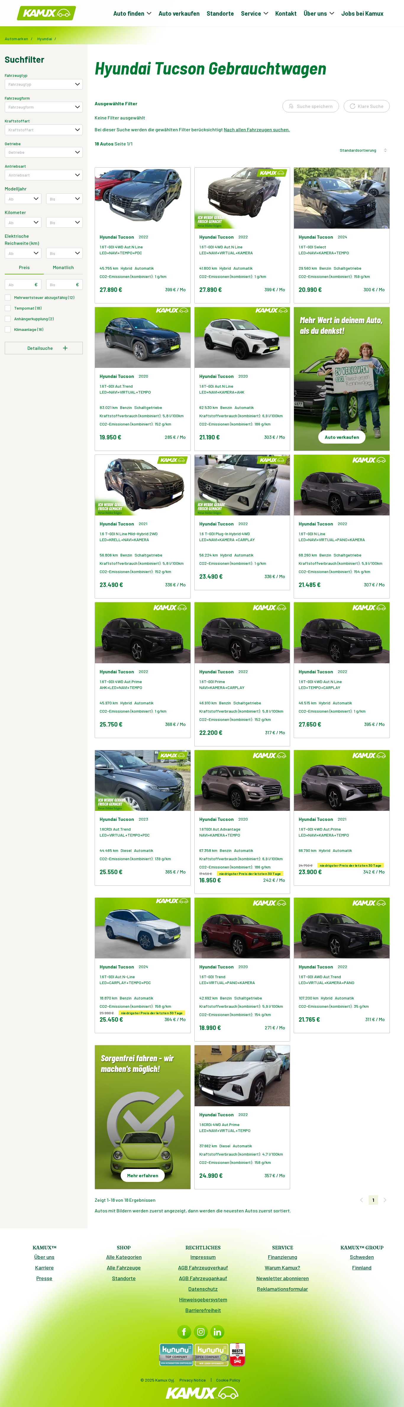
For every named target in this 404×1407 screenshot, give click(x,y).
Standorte (220, 13)
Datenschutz (203, 1288)
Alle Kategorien (124, 1257)
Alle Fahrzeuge (124, 1267)
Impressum (203, 1257)
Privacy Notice (193, 1379)
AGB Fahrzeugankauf (203, 1278)
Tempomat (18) (27, 307)
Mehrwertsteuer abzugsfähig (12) (44, 297)
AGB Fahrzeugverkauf (203, 1267)
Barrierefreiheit (203, 1310)
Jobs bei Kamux (362, 13)
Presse (44, 1278)
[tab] (24, 267)
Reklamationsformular (282, 1288)
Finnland (361, 1267)
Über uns (44, 1257)
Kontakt (286, 13)
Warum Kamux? (282, 1267)
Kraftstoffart (17, 120)
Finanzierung (282, 1257)
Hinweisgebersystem (203, 1299)
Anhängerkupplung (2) (34, 318)
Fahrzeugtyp (16, 75)
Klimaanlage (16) (28, 329)
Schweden (362, 1257)
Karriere (44, 1267)
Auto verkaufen (179, 13)
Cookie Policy (228, 1379)
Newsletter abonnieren (282, 1278)
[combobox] (44, 84)
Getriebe (13, 143)
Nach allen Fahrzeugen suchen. (257, 129)
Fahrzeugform (17, 98)
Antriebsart (15, 166)
